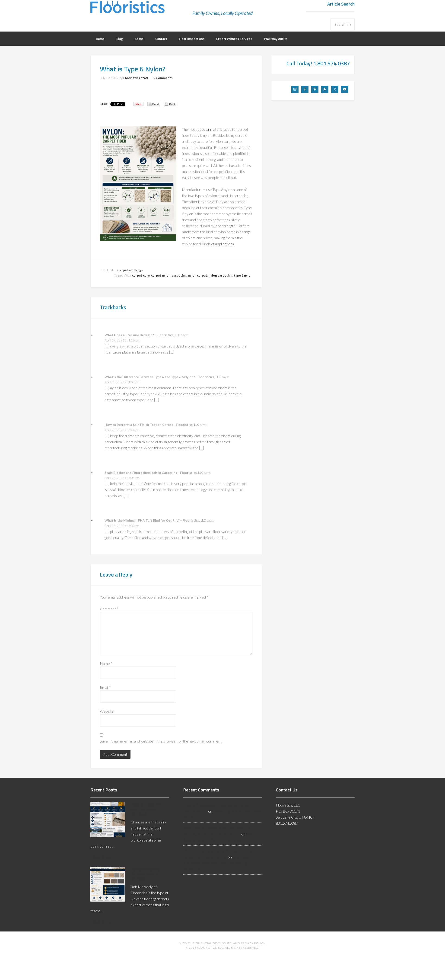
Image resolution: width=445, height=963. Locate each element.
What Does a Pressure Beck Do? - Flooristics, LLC (142, 335)
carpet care (141, 275)
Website (107, 711)
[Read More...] (102, 857)
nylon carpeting (220, 275)
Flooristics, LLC (127, 10)
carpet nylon (160, 275)
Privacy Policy (253, 943)
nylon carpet (197, 275)
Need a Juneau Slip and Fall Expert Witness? (146, 809)
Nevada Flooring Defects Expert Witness (145, 874)
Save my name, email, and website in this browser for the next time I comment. (161, 741)
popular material (210, 129)
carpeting (179, 275)
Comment (109, 608)
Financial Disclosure (213, 943)
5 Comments (163, 78)
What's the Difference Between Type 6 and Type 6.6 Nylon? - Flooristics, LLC (163, 377)
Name (106, 663)
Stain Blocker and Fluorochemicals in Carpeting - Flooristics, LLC (154, 473)
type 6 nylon (243, 275)
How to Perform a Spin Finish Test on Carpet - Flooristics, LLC (152, 425)
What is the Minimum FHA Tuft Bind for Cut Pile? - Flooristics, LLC (155, 520)
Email (105, 687)
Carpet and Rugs (130, 270)
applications (224, 244)
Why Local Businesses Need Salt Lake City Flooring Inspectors (216, 863)
